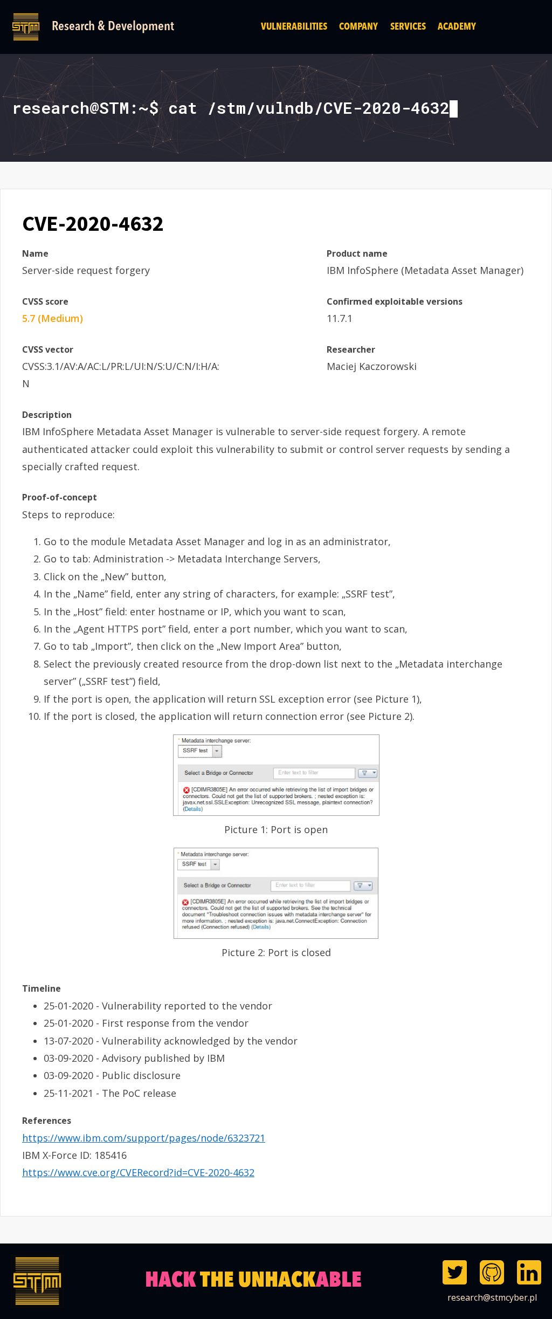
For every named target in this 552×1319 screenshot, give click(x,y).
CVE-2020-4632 (93, 223)
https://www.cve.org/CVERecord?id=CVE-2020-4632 (138, 1172)
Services (408, 27)
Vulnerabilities (294, 27)
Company (358, 27)
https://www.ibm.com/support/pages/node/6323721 (143, 1137)
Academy (457, 27)
